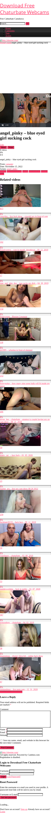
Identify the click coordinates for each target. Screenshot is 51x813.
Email (3, 732)
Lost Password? (14, 776)
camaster (9, 164)
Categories (10, 31)
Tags (7, 33)
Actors (8, 36)
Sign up (24, 809)
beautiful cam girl (14, 171)
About (3, 147)
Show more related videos (11, 692)
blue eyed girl (34, 171)
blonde (25, 171)
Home (8, 28)
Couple (8, 43)
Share (10, 147)
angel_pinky (12, 169)
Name (3, 729)
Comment (4, 709)
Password (4, 774)
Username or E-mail (8, 794)
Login (3, 777)
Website (3, 735)
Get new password (8, 797)
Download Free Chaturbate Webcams (24, 8)
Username (4, 771)
